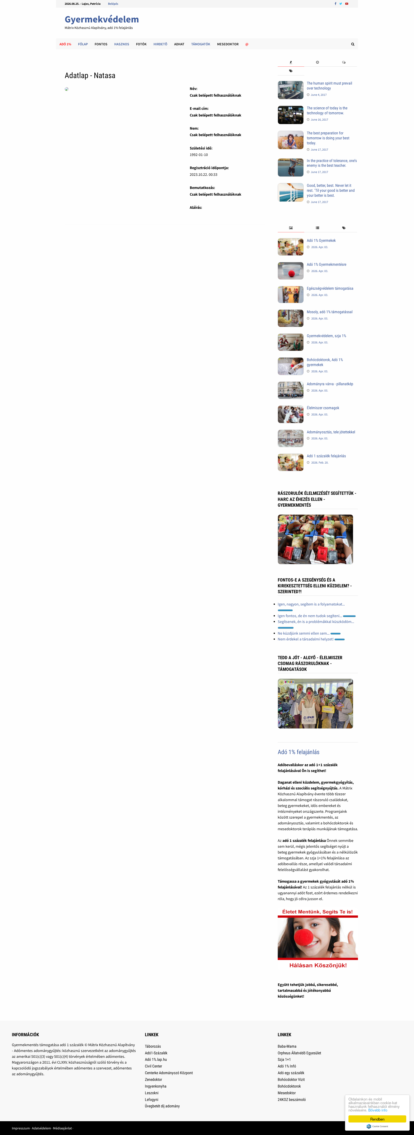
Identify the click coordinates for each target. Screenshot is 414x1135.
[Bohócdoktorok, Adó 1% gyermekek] (291, 360)
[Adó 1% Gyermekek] (291, 241)
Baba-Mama (287, 1046)
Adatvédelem (41, 1128)
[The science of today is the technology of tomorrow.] (291, 108)
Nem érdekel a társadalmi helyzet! (306, 639)
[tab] (291, 62)
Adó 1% (65, 44)
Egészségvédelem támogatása (330, 288)
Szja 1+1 (284, 1059)
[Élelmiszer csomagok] (291, 408)
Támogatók (200, 44)
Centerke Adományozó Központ (169, 1073)
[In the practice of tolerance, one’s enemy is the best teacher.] (291, 161)
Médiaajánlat (62, 1128)
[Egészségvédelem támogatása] (291, 288)
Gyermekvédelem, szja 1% (326, 335)
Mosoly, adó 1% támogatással (330, 312)
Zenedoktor (153, 1079)
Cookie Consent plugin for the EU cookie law (377, 1126)
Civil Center (153, 1066)
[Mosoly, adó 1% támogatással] (291, 312)
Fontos (101, 44)
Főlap (83, 44)
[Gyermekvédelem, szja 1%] (291, 336)
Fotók (141, 44)
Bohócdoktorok (289, 1086)
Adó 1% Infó (287, 1066)
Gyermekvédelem (102, 19)
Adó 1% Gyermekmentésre (326, 264)
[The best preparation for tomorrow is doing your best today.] (291, 133)
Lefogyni (151, 1099)
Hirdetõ (160, 44)
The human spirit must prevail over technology (329, 85)
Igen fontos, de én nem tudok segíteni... (310, 615)
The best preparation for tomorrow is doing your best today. (328, 138)
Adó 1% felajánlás (299, 752)
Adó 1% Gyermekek (321, 240)
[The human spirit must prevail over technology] (291, 83)
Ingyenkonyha (155, 1086)
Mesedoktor (227, 44)
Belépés (113, 4)
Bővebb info (377, 1110)
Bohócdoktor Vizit (291, 1079)
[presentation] (291, 62)
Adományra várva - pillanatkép (330, 384)
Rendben (377, 1119)
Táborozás (153, 1046)
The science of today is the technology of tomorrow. (327, 110)
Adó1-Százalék (156, 1053)
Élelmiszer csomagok (323, 408)
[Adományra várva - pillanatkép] (291, 384)
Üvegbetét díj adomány (162, 1106)
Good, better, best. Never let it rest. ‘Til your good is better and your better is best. (331, 190)
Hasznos (121, 44)
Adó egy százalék (291, 1073)
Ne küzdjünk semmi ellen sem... (304, 633)
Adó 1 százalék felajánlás (326, 456)
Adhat (179, 44)
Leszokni (151, 1093)
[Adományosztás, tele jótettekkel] (291, 432)
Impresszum (21, 1128)
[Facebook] (336, 3)
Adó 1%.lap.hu (156, 1059)
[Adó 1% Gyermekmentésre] (291, 265)
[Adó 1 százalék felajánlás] (291, 456)
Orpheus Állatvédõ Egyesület (299, 1053)
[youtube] (346, 3)
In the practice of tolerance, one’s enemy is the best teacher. (332, 163)
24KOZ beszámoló (292, 1099)
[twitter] (341, 3)
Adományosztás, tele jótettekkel (331, 432)
